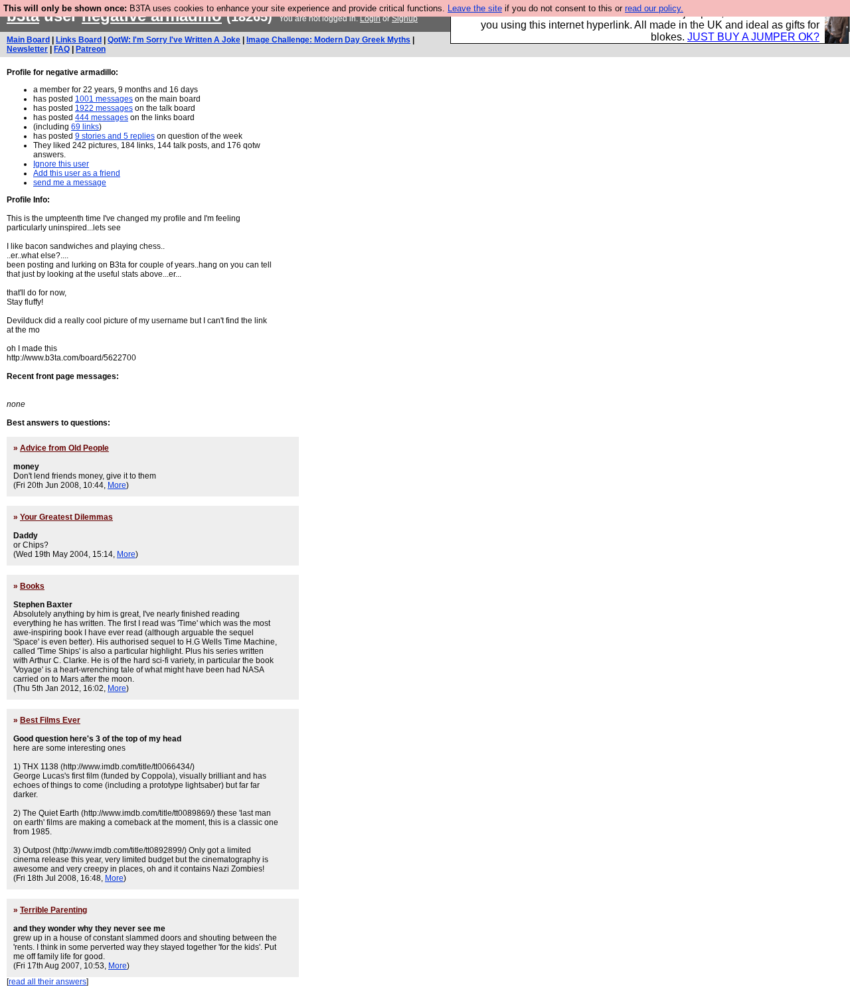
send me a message (69, 182)
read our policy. (654, 8)
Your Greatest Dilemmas (66, 517)
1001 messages (104, 99)
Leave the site (475, 8)
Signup (405, 18)
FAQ (62, 49)
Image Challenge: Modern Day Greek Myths (328, 39)
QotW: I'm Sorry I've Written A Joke (174, 39)
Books (32, 586)
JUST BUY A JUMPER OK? (753, 36)
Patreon (91, 49)
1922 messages (104, 108)
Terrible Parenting (53, 910)
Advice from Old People (64, 448)
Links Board (79, 39)
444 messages (101, 117)
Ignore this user (61, 164)
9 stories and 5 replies (115, 136)
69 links (85, 126)
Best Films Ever (50, 720)
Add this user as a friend (76, 173)
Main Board (28, 39)
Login (370, 18)
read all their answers (47, 981)
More (117, 485)
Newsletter (27, 49)
